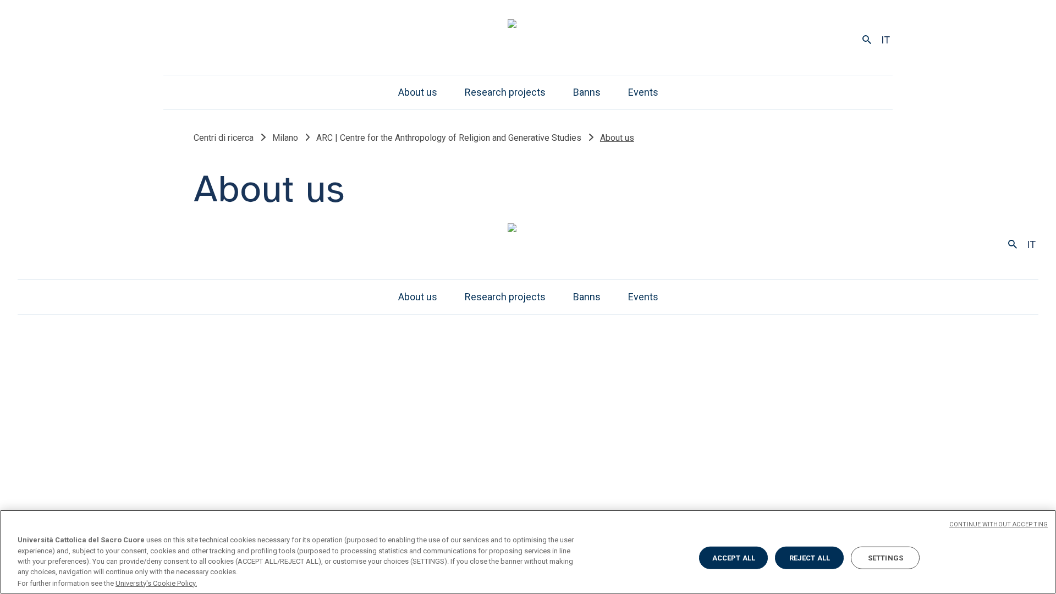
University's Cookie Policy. (156, 583)
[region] (528, 552)
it (885, 40)
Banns (587, 92)
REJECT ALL (809, 558)
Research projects (505, 92)
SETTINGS (885, 558)
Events (643, 92)
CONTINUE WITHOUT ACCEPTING (998, 524)
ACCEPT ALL (733, 558)
